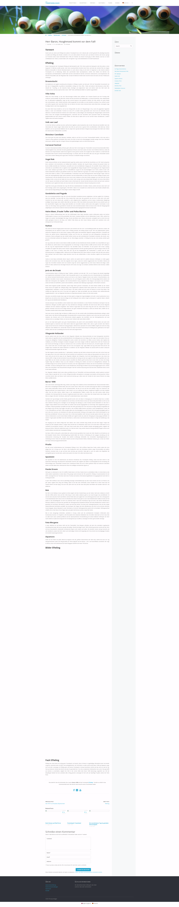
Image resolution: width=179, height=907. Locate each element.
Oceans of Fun (118, 81)
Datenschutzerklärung (50, 885)
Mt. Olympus (118, 73)
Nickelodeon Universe (120, 88)
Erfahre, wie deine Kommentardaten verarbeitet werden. (88, 872)
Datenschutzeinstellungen (51, 886)
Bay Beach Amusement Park (121, 71)
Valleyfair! (117, 83)
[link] (132, 3)
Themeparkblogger (52, 3)
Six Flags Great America (120, 69)
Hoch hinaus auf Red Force (53, 823)
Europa (50, 35)
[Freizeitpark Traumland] (77, 816)
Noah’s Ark (117, 76)
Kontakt (47, 890)
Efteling (64, 35)
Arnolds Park (118, 90)
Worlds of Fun (118, 85)
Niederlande (57, 35)
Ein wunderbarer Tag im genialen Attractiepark (99, 823)
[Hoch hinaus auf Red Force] (55, 816)
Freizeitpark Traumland (74, 823)
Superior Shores (118, 78)
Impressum (48, 888)
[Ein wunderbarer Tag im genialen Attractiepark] (99, 816)
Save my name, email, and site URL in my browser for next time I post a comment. (66, 865)
